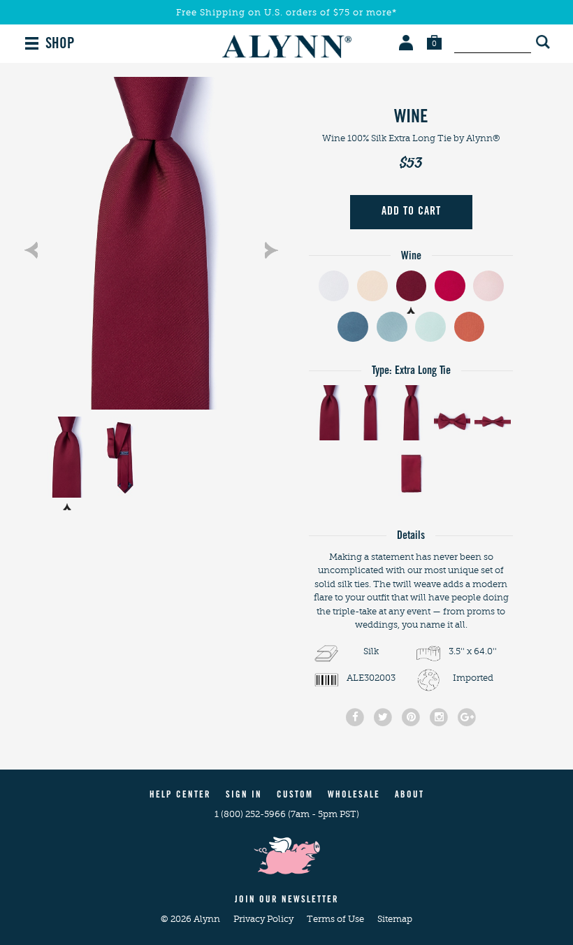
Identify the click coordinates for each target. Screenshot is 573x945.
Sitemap (394, 919)
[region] (150, 243)
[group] (150, 243)
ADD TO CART (411, 211)
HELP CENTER (180, 795)
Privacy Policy (264, 919)
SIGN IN (244, 795)
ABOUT (409, 795)
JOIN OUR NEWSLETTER (287, 900)
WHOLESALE (354, 795)
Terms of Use (336, 919)
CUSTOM (295, 795)
